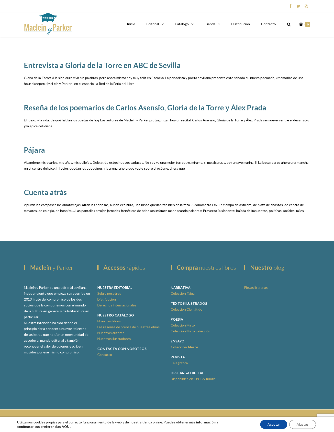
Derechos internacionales (116, 305)
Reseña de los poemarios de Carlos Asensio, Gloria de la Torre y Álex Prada (145, 107)
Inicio (131, 24)
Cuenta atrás (45, 192)
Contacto (268, 24)
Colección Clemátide (186, 309)
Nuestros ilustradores (114, 339)
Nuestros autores (110, 333)
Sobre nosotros (109, 293)
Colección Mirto (183, 325)
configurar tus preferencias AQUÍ (43, 426)
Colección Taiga (183, 293)
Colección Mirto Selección (190, 331)
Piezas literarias (256, 287)
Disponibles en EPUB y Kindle (193, 379)
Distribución (240, 24)
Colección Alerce (184, 347)
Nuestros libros (109, 321)
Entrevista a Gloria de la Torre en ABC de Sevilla (102, 65)
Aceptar (273, 424)
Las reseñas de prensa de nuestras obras (128, 327)
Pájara (34, 149)
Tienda (210, 24)
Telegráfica (179, 363)
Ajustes (303, 424)
